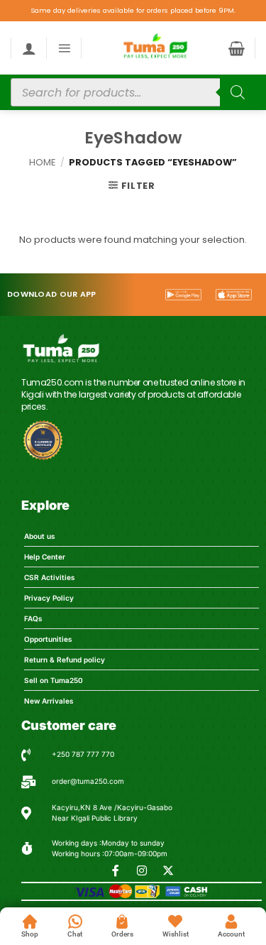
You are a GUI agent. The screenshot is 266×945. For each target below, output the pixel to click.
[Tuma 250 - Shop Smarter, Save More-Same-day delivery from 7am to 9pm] (154, 48)
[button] (64, 48)
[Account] (231, 921)
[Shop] (30, 921)
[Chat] (75, 921)
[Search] (237, 92)
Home (42, 162)
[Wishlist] (175, 921)
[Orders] (122, 921)
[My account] (29, 48)
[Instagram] (142, 870)
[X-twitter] (168, 870)
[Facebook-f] (115, 870)
